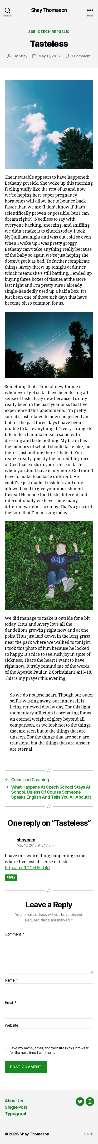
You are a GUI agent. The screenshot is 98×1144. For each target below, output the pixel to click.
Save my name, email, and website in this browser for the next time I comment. (49, 1050)
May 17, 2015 (49, 56)
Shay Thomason (49, 10)
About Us (14, 1100)
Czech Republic (54, 32)
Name (11, 980)
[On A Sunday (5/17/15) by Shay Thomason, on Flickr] (49, 124)
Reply (11, 877)
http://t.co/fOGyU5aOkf (27, 868)
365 (31, 32)
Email (11, 1003)
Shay (23, 56)
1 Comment (81, 56)
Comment (14, 934)
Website (11, 1025)
